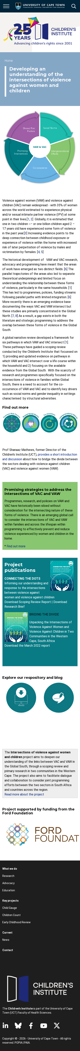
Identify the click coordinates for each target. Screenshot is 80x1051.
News (5, 939)
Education (8, 890)
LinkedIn (5, 1025)
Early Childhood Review (16, 922)
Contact (7, 950)
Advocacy (8, 883)
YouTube (43, 1025)
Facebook (31, 1025)
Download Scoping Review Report (27, 602)
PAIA (27, 1042)
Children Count (11, 915)
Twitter (56, 1025)
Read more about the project (24, 794)
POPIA (18, 1042)
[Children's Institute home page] (41, 32)
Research (8, 875)
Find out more (16, 546)
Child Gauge (9, 907)
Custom (18, 1025)
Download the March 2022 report (27, 645)
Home (9, 61)
